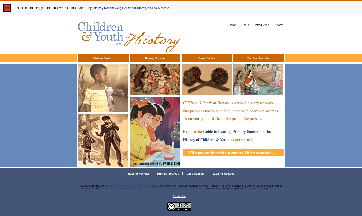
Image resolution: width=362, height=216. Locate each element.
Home (232, 24)
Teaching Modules (258, 58)
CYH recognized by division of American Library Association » (231, 152)
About (245, 24)
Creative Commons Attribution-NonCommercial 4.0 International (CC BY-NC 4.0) (154, 188)
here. (276, 188)
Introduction (262, 24)
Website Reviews (103, 58)
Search (279, 24)
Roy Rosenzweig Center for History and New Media (133, 8)
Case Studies (206, 58)
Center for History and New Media (130, 185)
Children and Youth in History (128, 36)
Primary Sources (155, 58)
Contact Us (179, 196)
